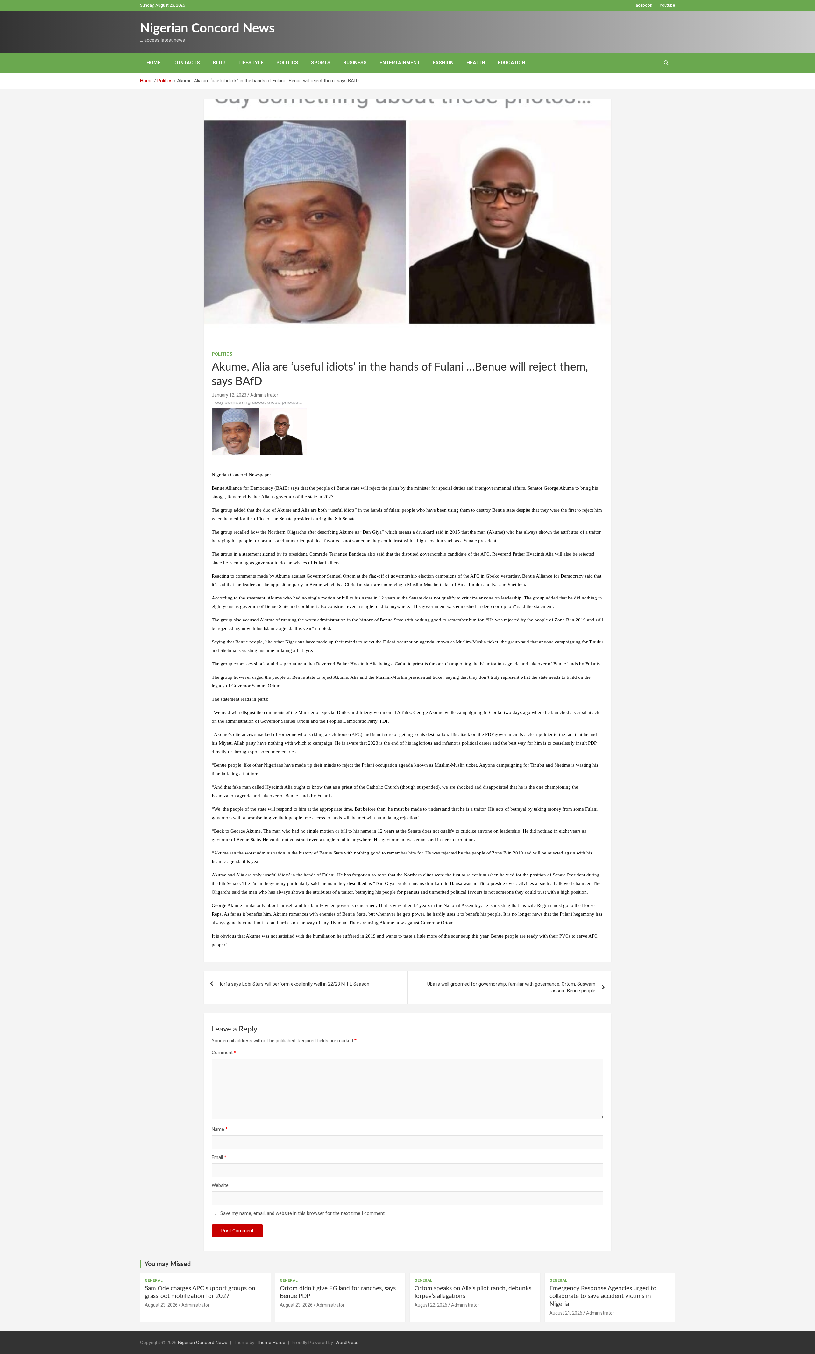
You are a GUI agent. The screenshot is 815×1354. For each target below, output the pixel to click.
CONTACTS (186, 63)
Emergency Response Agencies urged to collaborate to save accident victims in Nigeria (602, 1296)
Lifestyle (251, 63)
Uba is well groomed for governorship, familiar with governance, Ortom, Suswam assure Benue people (511, 987)
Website (220, 1185)
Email (219, 1157)
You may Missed (168, 1264)
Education (511, 63)
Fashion (443, 63)
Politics (287, 63)
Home (153, 63)
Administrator (264, 395)
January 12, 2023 (229, 395)
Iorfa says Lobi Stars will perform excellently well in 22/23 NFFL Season (294, 984)
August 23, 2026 (161, 1305)
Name (220, 1129)
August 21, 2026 (565, 1312)
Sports (320, 63)
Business (355, 63)
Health (475, 63)
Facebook (643, 5)
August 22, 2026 (431, 1305)
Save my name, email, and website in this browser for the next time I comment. (303, 1213)
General (154, 1280)
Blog (219, 63)
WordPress (346, 1342)
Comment (224, 1052)
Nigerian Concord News (207, 28)
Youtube (667, 5)
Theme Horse (271, 1342)
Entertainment (399, 63)
